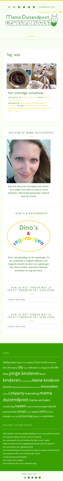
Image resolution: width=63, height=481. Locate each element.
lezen (5, 393)
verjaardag (25, 416)
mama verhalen (39, 400)
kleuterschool (35, 387)
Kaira (39, 474)
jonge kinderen (24, 373)
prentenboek (9, 411)
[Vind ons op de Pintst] (29, 7)
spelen (35, 411)
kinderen (11, 380)
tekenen (49, 412)
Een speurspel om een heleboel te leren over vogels (26, 440)
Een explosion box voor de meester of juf (21, 453)
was (9, 111)
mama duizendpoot (32, 106)
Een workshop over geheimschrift (18, 447)
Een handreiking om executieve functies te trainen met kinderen (31, 450)
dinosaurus (12, 367)
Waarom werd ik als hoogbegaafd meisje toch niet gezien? (29, 443)
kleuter (7, 387)
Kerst (43, 374)
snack (29, 412)
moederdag (8, 406)
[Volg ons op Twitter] (24, 7)
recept (21, 411)
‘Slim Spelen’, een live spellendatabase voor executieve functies (31, 433)
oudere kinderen (34, 406)
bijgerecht (21, 362)
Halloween (33, 367)
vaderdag (14, 416)
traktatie (6, 416)
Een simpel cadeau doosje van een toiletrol (22, 437)
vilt (41, 416)
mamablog (22, 108)
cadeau (29, 362)
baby (6, 362)
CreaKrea (52, 362)
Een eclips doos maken (13, 460)
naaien (20, 405)
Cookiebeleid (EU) (46, 7)
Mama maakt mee (27, 103)
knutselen (49, 386)
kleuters (25, 387)
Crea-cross (40, 362)
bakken (13, 362)
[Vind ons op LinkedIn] (34, 7)
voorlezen (48, 416)
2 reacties (18, 111)
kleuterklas (17, 387)
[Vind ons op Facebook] (19, 7)
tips (42, 108)
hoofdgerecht (45, 367)
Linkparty (16, 393)
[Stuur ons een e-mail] (14, 7)
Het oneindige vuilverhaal (25, 93)
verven (36, 416)
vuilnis (48, 108)
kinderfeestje (26, 381)
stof (42, 411)
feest (25, 368)
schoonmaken (33, 108)
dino (5, 367)
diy (20, 367)
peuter (52, 406)
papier (45, 406)
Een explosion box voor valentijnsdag (19, 463)
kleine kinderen (45, 380)
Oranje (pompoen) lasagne (15, 457)
